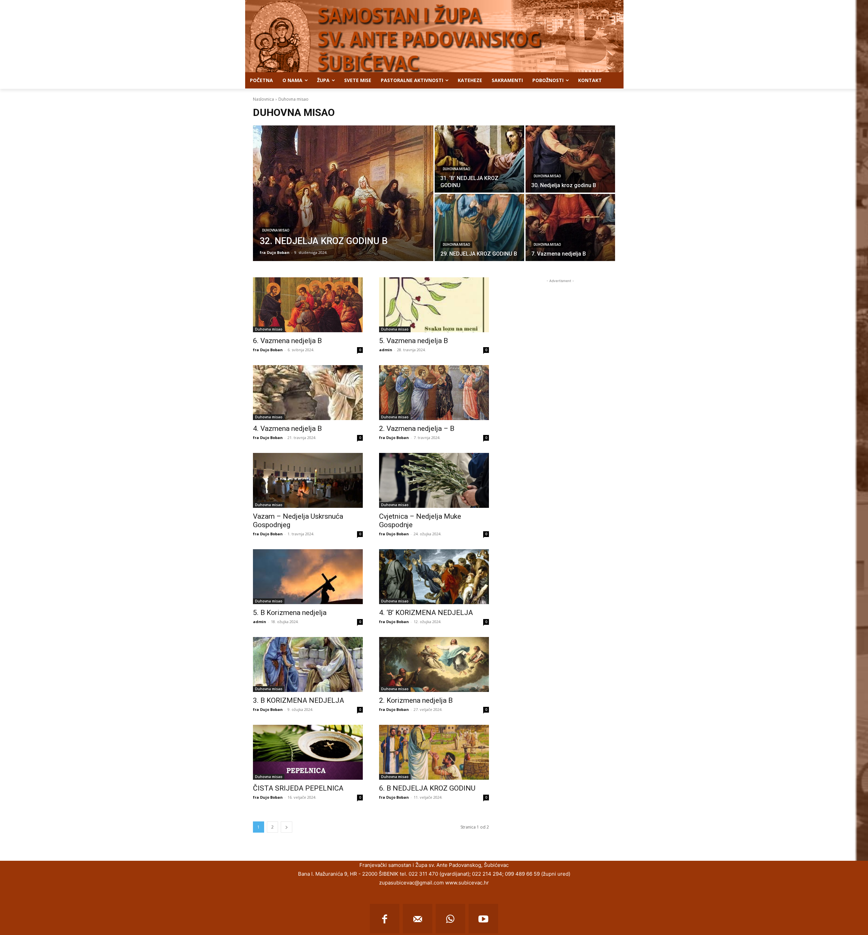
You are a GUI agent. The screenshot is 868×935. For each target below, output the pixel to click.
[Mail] (417, 918)
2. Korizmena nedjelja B (416, 700)
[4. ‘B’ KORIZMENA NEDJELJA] (434, 576)
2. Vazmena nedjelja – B (416, 428)
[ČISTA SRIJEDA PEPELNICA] (308, 752)
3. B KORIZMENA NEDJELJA (298, 700)
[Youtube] (483, 918)
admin (385, 349)
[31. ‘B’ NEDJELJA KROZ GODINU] (479, 159)
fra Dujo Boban (268, 349)
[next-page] (286, 827)
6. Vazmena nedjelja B (287, 341)
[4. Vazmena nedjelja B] (308, 392)
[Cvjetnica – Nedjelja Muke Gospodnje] (434, 480)
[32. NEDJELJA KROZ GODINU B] (343, 193)
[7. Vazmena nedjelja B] (570, 227)
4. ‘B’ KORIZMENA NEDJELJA (426, 613)
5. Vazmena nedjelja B (413, 341)
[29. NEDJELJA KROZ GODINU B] (479, 227)
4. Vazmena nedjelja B (287, 428)
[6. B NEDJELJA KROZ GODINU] (434, 752)
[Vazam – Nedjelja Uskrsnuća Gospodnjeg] (308, 480)
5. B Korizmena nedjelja (290, 613)
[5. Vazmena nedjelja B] (434, 304)
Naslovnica (263, 99)
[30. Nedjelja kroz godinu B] (570, 159)
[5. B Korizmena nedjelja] (308, 576)
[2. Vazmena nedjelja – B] (434, 392)
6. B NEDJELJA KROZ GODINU (427, 788)
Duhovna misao (275, 230)
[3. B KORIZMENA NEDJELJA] (308, 664)
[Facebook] (384, 918)
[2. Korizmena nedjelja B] (434, 664)
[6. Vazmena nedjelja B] (308, 304)
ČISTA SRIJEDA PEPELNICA (298, 788)
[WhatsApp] (450, 918)
